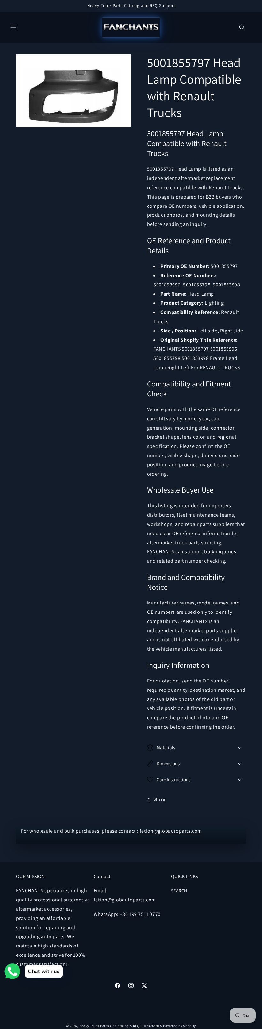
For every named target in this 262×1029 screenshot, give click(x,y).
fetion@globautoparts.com (171, 831)
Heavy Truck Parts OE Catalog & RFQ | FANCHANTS (120, 1026)
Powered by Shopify (179, 1026)
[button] (13, 27)
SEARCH (179, 890)
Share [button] (159, 799)
